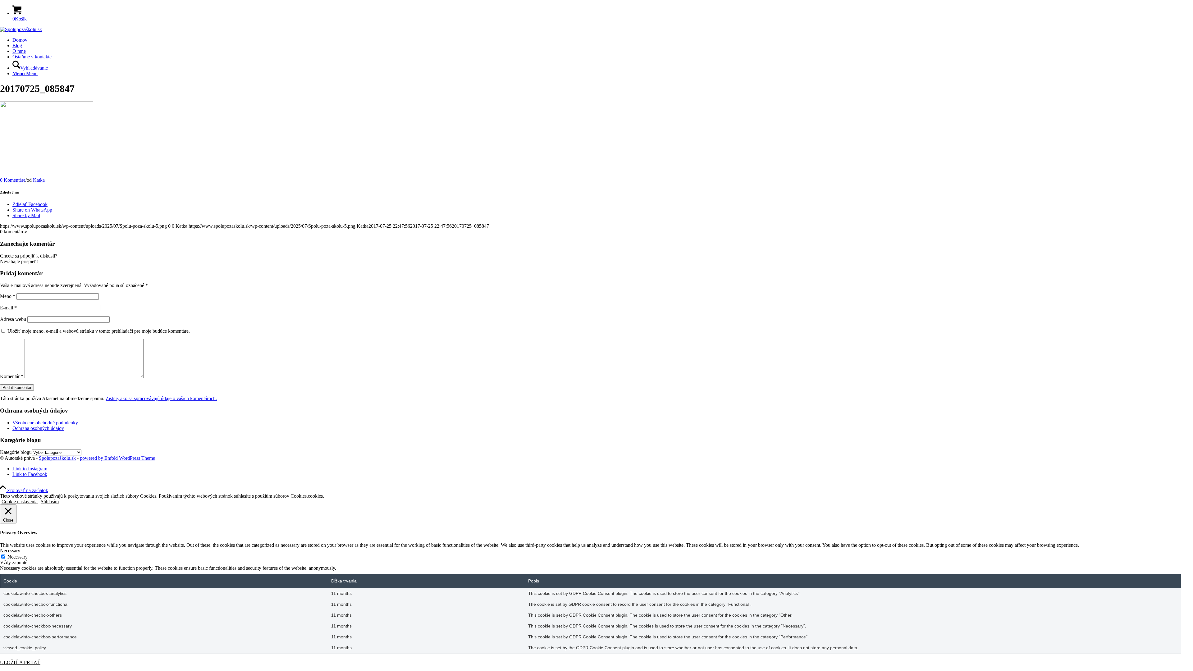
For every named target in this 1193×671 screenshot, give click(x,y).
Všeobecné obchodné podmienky (45, 422)
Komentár (11, 376)
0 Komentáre (12, 180)
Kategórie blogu (16, 452)
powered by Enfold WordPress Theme (117, 458)
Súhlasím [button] (50, 501)
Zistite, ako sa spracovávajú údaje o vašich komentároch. (161, 398)
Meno (7, 296)
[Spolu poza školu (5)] (21, 29)
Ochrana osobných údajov (38, 428)
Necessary (17, 556)
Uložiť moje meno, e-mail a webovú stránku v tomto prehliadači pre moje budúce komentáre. (98, 331)
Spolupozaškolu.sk (57, 458)
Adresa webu (13, 319)
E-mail (8, 307)
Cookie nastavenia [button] (20, 501)
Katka (39, 180)
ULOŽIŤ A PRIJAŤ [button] (20, 662)
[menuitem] (602, 40)
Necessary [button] (10, 550)
